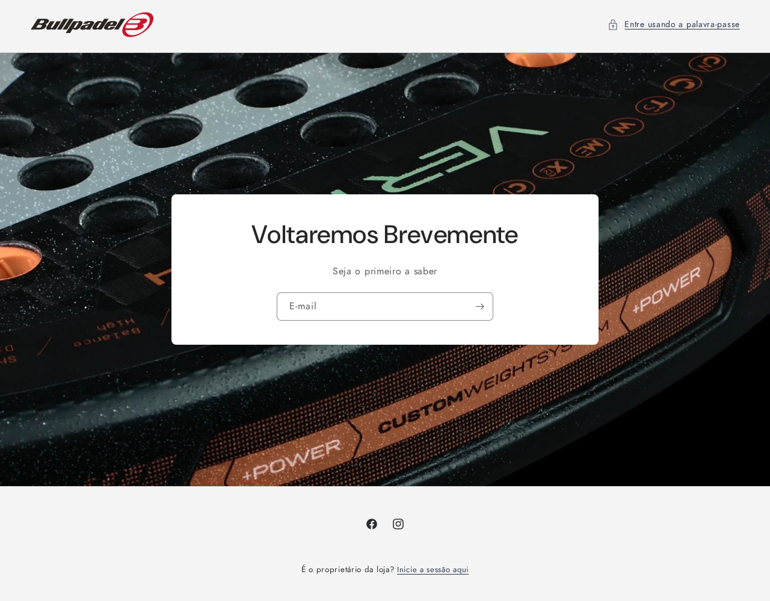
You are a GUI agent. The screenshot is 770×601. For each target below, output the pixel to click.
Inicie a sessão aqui (433, 569)
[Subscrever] (479, 306)
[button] (674, 24)
